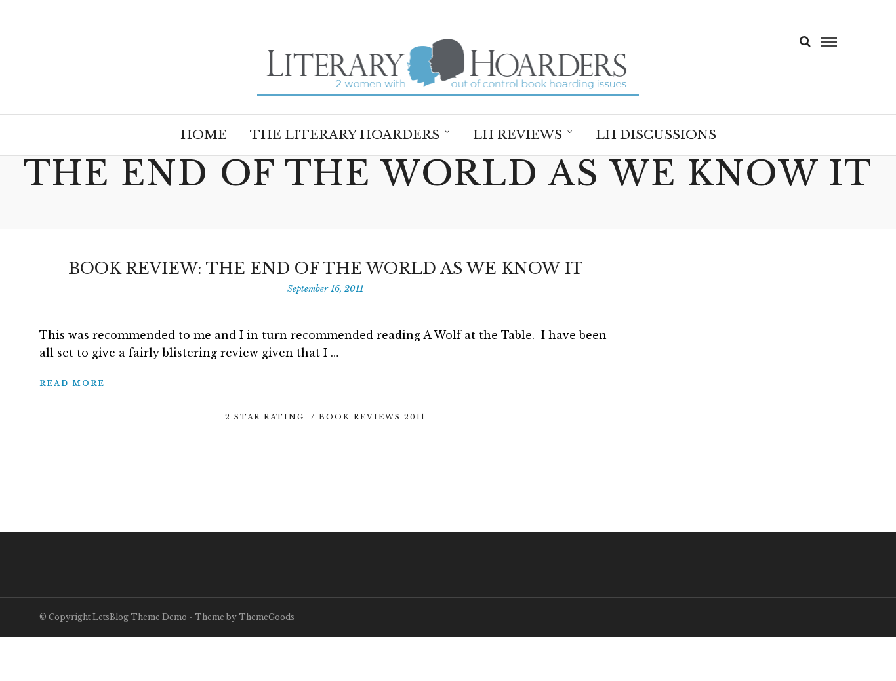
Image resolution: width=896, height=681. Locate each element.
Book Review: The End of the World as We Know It (325, 268)
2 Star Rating (264, 416)
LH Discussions (656, 134)
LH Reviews (517, 134)
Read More (72, 383)
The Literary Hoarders (344, 134)
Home (203, 134)
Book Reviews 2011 (372, 416)
